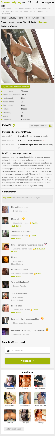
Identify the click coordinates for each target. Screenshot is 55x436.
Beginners (42, 22)
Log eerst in (8, 197)
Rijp (44, 18)
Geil (28, 18)
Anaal (11, 22)
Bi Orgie (32, 22)
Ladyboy (12, 18)
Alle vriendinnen (13, 429)
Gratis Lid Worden (9, 26)
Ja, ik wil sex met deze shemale (15, 87)
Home (3, 18)
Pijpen (3, 22)
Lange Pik (21, 22)
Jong (21, 18)
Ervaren (35, 18)
